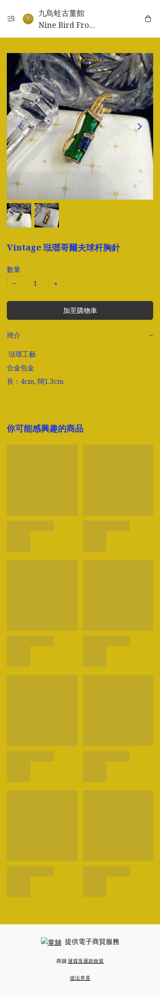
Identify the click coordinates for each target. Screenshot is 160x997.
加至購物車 (80, 310)
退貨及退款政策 (86, 961)
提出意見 (80, 978)
